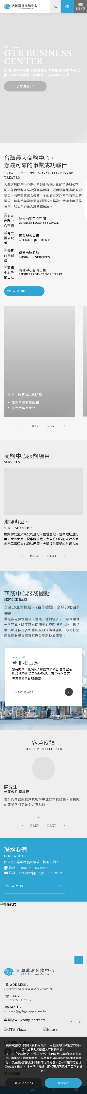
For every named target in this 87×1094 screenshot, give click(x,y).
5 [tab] (46, 722)
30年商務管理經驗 (25, 394)
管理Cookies (24, 1083)
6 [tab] (50, 722)
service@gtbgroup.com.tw (41, 872)
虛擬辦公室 (17, 521)
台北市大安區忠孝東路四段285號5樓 (28, 989)
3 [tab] (36, 722)
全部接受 (63, 1083)
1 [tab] (26, 722)
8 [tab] (60, 722)
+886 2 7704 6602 (33, 867)
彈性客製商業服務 (25, 402)
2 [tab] (31, 722)
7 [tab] (55, 722)
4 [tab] (41, 722)
